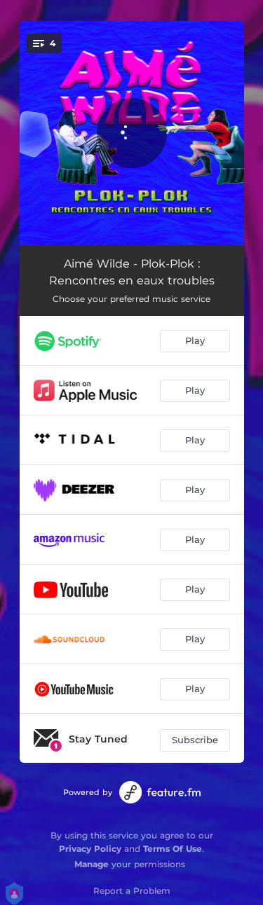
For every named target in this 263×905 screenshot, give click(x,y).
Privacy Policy (90, 848)
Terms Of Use (172, 848)
